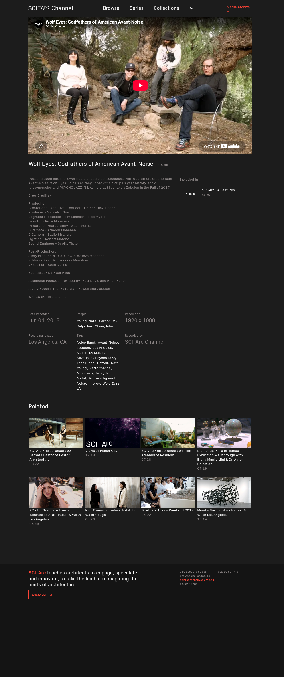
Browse (111, 7)
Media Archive (238, 6)
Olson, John (104, 325)
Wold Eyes (111, 383)
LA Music (96, 352)
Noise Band (86, 342)
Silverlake (85, 357)
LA (79, 388)
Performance (100, 367)
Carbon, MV (108, 320)
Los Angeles (102, 347)
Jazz (99, 372)
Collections (166, 7)
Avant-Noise (108, 342)
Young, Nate (86, 320)
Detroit (102, 362)
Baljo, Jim (84, 325)
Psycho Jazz (105, 357)
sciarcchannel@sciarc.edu (197, 580)
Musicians (85, 372)
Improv (94, 383)
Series (137, 7)
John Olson (85, 362)
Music (81, 352)
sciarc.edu (39, 594)
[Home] (50, 14)
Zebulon (83, 347)
